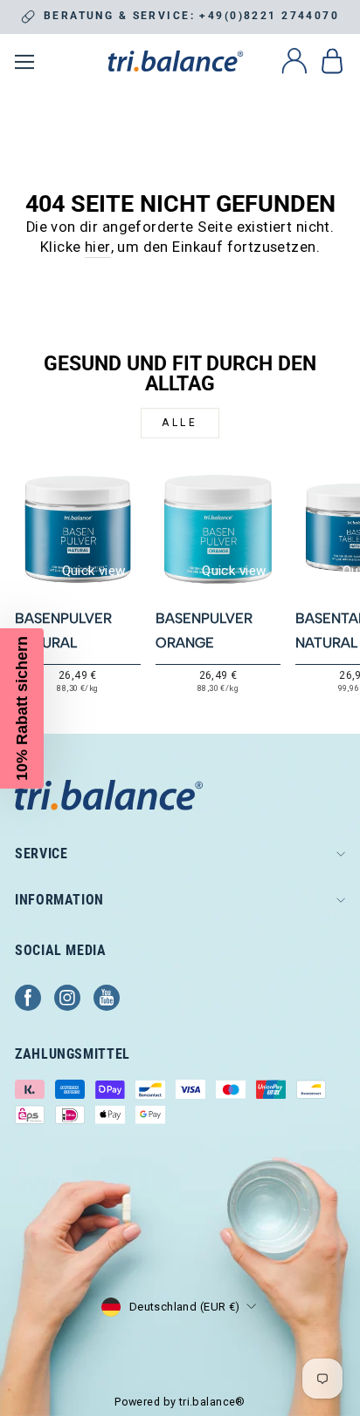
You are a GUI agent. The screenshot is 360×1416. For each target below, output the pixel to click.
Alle (179, 423)
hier (98, 247)
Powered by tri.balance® (180, 1401)
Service (41, 853)
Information (59, 899)
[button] (22, 708)
